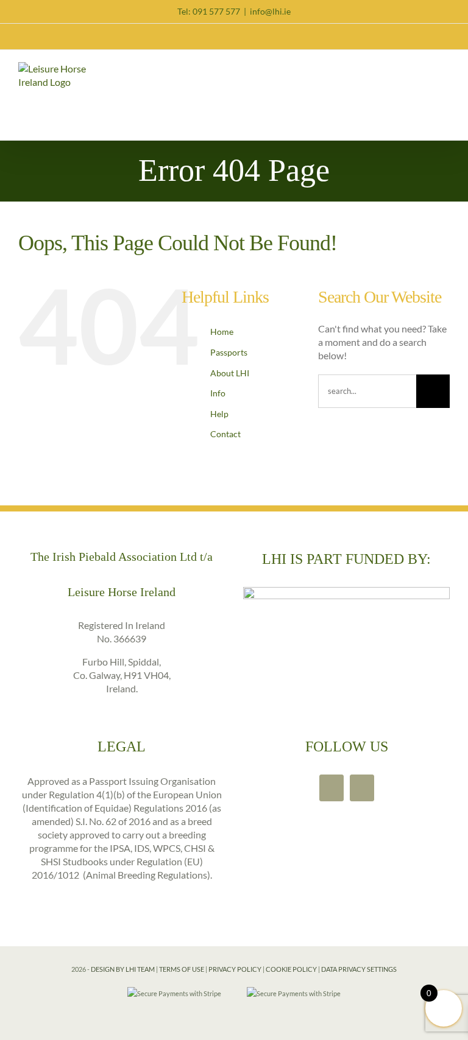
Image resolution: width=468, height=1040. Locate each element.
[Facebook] (331, 788)
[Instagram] (362, 788)
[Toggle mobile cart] (423, 69)
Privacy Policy (234, 969)
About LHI (228, 373)
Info (216, 393)
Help (218, 414)
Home (220, 331)
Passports (227, 352)
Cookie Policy (291, 969)
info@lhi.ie (270, 11)
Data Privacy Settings (359, 969)
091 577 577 (216, 11)
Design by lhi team (123, 969)
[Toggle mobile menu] (445, 69)
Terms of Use (181, 969)
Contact (224, 434)
